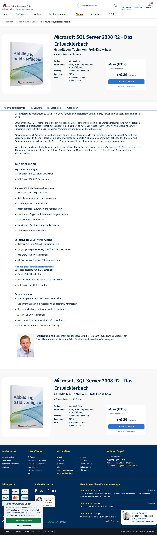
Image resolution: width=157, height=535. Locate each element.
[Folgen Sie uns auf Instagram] (48, 491)
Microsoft (60, 464)
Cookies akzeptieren (23, 521)
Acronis (60, 457)
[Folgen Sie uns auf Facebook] (36, 491)
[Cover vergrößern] (26, 64)
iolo (58, 467)
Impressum (6, 531)
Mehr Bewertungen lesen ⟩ (118, 521)
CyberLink (83, 460)
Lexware (83, 457)
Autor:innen (72, 108)
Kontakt (18, 531)
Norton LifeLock (86, 464)
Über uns (5, 467)
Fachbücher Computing (37, 460)
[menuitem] (9, 22)
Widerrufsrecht (49, 531)
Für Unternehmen (35, 470)
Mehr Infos (30, 515)
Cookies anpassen (23, 526)
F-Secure (60, 460)
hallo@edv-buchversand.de (127, 466)
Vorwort (38, 108)
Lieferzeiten (6, 460)
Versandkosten (8, 457)
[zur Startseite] (16, 7)
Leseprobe (56, 108)
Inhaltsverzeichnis (16, 108)
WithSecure (84, 470)
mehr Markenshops (65, 473)
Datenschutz (29, 531)
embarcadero (85, 467)
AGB (38, 531)
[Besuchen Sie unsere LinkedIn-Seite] (54, 491)
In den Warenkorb (126, 81)
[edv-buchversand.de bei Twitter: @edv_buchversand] (41, 491)
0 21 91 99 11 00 (139, 519)
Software (31, 457)
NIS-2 (30, 474)
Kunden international (10, 464)
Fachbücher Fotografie (36, 464)
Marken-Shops (33, 467)
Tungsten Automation (65, 470)
